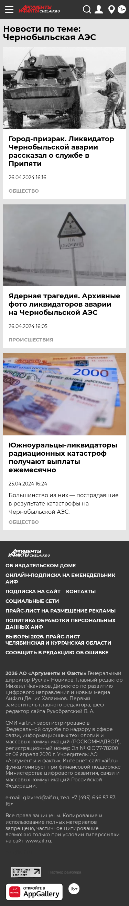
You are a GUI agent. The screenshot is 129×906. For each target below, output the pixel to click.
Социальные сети (32, 601)
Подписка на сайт (33, 591)
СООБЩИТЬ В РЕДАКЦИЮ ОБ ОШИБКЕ (57, 652)
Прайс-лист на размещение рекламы (61, 611)
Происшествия (31, 339)
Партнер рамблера (65, 872)
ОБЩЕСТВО (24, 191)
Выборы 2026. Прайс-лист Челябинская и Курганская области (58, 640)
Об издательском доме (41, 565)
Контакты (81, 591)
